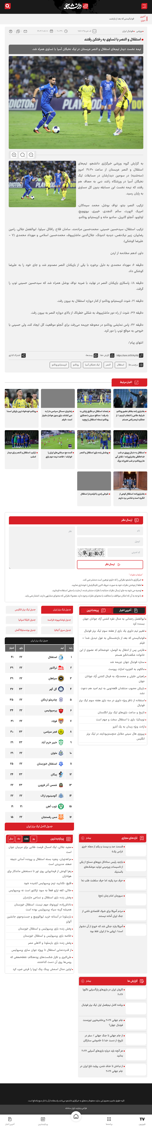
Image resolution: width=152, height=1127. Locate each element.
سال (11, 839)
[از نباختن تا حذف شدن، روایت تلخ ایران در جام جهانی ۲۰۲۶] (136, 1070)
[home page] (76, 1116)
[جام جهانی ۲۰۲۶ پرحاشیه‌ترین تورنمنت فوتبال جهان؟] (136, 1024)
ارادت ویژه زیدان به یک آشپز (129, 726)
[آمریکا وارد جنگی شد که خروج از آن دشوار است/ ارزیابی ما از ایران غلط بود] (136, 930)
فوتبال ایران (127, 31)
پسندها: (89, 355)
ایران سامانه (70, 1108)
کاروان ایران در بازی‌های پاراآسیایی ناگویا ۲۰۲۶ (103, 992)
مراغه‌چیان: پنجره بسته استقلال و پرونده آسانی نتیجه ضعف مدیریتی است (40, 862)
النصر (108, 365)
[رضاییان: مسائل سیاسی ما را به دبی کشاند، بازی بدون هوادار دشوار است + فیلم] (58, 398)
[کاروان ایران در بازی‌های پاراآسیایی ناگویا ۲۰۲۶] (136, 993)
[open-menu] (144, 6)
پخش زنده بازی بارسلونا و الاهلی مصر (49, 943)
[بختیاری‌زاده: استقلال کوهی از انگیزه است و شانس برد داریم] (130, 480)
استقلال (120, 365)
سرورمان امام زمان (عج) (110, 896)
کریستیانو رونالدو (59, 365)
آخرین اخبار (125, 610)
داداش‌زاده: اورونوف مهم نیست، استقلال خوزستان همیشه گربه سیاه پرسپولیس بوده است (42, 907)
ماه (18, 839)
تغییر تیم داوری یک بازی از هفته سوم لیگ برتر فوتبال (114, 631)
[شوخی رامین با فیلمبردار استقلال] (94, 480)
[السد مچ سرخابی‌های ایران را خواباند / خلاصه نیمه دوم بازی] (58, 439)
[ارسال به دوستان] (25, 31)
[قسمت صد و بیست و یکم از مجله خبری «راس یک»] (136, 850)
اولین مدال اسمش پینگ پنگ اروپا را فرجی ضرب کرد (42, 969)
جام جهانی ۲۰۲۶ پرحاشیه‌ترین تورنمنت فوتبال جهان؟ (103, 1023)
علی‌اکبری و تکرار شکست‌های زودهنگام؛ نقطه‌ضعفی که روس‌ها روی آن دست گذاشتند (40, 960)
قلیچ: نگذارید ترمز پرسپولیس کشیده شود (47, 883)
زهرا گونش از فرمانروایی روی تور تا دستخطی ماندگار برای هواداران (39, 874)
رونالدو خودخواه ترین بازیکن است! (21, 411)
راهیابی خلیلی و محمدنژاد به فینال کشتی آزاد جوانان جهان (115, 679)
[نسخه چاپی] (11, 31)
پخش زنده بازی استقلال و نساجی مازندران (47, 897)
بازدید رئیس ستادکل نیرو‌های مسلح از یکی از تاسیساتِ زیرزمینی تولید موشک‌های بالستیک (101, 867)
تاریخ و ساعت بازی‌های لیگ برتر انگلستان (121, 712)
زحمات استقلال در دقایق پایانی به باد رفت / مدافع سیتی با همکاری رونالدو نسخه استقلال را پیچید (94, 415)
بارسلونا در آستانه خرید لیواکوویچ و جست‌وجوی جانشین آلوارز (39, 919)
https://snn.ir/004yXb (127, 355)
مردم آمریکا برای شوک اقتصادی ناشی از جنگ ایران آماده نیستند (102, 914)
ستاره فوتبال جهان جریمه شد (127, 662)
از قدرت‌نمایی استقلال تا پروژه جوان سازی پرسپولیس (41, 950)
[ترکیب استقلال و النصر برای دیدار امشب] (22, 439)
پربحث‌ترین (93, 610)
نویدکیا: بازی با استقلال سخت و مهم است (120, 719)
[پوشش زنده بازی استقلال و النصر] (94, 439)
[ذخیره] (18, 31)
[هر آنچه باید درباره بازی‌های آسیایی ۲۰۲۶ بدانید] (136, 1054)
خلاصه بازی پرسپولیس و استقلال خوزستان (47, 936)
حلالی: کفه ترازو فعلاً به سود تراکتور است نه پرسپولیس (40, 890)
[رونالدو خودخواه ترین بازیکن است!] (22, 398)
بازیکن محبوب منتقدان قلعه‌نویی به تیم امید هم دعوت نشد (113, 691)
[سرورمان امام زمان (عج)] (136, 899)
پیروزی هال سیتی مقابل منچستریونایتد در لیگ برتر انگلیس (116, 736)
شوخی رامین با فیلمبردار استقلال (94, 494)
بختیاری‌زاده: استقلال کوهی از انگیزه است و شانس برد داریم (132, 496)
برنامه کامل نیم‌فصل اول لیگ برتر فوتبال (102, 1005)
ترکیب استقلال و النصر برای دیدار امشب (22, 455)
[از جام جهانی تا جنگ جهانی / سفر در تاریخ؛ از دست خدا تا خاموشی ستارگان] (136, 1039)
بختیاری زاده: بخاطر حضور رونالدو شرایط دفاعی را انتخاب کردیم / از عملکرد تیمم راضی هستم (130, 415)
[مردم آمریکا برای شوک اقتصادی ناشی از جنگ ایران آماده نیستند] (136, 915)
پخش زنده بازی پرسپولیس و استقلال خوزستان (44, 929)
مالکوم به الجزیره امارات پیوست (126, 669)
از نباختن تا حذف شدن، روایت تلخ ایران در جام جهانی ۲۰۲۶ (101, 1069)
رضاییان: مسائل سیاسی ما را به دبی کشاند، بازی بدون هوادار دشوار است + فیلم (57, 415)
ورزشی (139, 31)
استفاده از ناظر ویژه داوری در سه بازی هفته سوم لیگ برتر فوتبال (112, 703)
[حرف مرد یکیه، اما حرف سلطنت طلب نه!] (136, 884)
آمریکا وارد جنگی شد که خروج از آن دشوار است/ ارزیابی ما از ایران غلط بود (101, 929)
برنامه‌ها (109, 1124)
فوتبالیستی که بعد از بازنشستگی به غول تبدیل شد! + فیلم (109, 19)
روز (34, 839)
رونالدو (76, 365)
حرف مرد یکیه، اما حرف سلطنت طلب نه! (102, 880)
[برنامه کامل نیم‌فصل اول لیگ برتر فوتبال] (136, 1008)
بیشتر (86, 838)
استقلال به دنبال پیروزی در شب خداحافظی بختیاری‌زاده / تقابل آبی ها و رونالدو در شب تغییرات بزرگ (130, 457)
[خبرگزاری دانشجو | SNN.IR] (76, 6)
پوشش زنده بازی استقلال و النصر (94, 453)
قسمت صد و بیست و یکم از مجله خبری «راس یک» (102, 849)
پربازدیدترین (43, 1124)
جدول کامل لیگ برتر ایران (39, 826)
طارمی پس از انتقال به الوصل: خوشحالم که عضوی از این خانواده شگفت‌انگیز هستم (112, 653)
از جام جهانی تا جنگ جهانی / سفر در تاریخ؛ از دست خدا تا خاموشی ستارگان (103, 1038)
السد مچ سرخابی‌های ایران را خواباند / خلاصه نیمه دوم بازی (59, 455)
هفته (26, 839)
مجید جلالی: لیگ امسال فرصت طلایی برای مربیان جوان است (40, 850)
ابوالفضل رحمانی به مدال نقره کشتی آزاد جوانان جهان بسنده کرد (114, 622)
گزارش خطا (104, 355)
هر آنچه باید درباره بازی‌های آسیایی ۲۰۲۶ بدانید (102, 1053)
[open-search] (8, 6)
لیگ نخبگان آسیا (92, 365)
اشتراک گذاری (14, 355)
